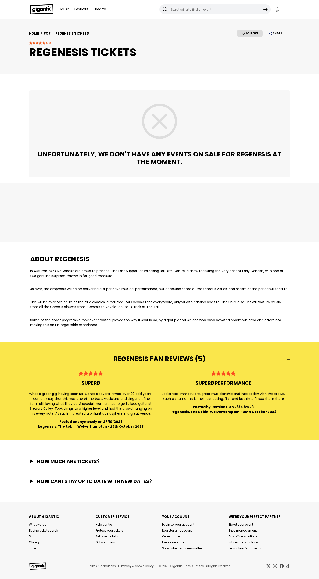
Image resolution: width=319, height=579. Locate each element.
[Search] (265, 9)
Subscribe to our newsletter (182, 548)
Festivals (81, 9)
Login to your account (178, 524)
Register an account (177, 531)
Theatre (99, 9)
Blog (32, 536)
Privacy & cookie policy (137, 566)
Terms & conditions (102, 566)
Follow (251, 33)
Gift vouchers (105, 542)
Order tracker (171, 536)
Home (34, 33)
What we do (37, 524)
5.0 (48, 43)
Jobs (32, 548)
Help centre (104, 524)
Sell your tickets (107, 536)
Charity (34, 542)
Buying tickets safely (44, 531)
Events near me (173, 542)
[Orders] (277, 9)
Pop (47, 33)
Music (65, 9)
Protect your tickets (109, 531)
